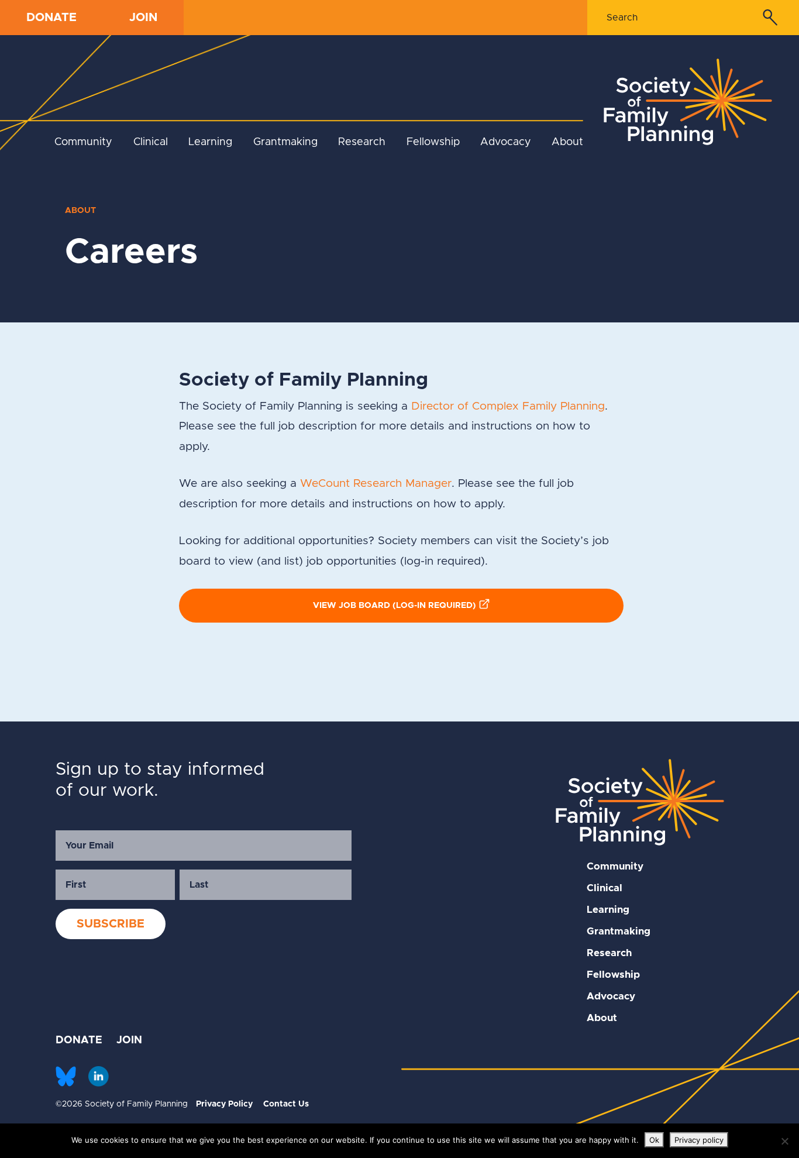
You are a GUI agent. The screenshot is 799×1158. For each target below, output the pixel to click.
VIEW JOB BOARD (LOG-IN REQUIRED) (394, 606)
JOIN (143, 17)
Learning (210, 142)
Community (83, 142)
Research (361, 142)
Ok (654, 1140)
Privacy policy (699, 1140)
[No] (784, 1141)
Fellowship (433, 142)
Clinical (150, 142)
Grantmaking (285, 142)
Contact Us (286, 1104)
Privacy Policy (224, 1104)
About (567, 142)
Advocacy (505, 142)
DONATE (51, 17)
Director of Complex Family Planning (508, 406)
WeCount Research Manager (376, 483)
